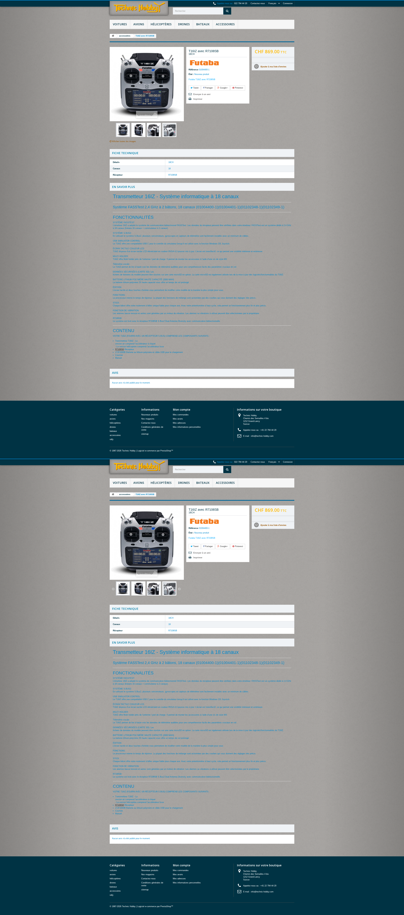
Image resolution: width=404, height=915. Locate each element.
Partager (208, 88)
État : (191, 74)
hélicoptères (161, 24)
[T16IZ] (123, 130)
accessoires (225, 24)
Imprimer (197, 99)
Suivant (179, 589)
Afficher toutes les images (123, 141)
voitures (120, 24)
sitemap (145, 434)
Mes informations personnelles (187, 427)
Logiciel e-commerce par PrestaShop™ (155, 451)
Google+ (223, 88)
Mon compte (181, 409)
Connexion (288, 3)
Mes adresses (179, 423)
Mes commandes (181, 414)
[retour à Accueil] (113, 36)
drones (184, 24)
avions (138, 24)
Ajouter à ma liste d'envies (273, 66)
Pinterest (238, 88)
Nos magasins (147, 419)
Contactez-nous (258, 3)
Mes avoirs (178, 419)
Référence (193, 69)
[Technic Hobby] (139, 8)
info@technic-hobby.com (262, 436)
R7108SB (119, 349)
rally (111, 439)
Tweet (196, 88)
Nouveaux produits (149, 414)
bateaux (202, 24)
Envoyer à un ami (202, 94)
